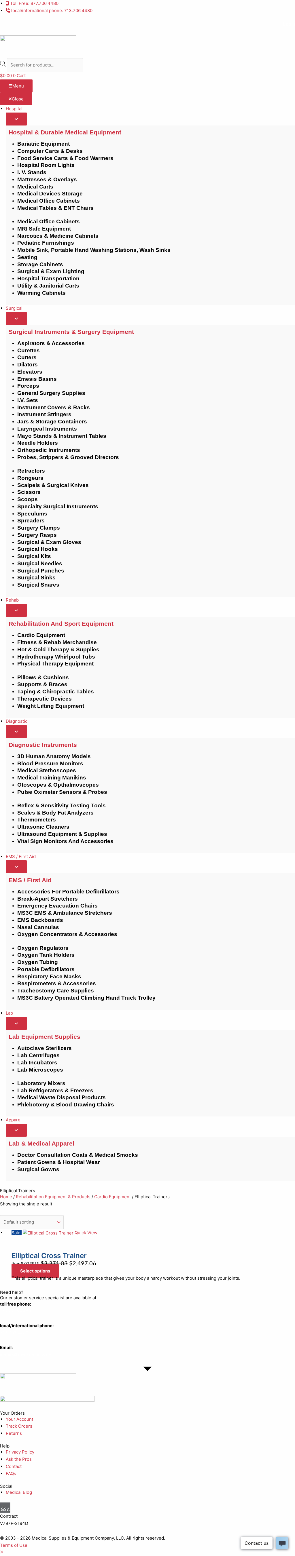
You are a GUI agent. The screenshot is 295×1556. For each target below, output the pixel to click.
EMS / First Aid (30, 880)
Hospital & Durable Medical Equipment (65, 132)
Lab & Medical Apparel (41, 1143)
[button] (1, 1552)
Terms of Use (13, 1545)
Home (6, 1196)
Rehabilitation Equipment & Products (53, 1196)
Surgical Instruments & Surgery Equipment (71, 331)
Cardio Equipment (112, 1196)
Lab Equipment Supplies (44, 1036)
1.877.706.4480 (15, 1311)
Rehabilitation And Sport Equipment (61, 623)
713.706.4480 (14, 1333)
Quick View (86, 1232)
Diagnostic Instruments (43, 744)
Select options (35, 1271)
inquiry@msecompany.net (26, 1354)
